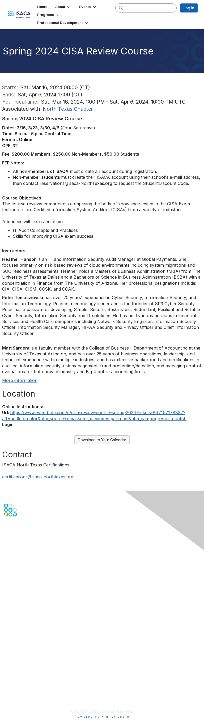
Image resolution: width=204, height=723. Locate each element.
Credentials (14, 630)
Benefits (11, 625)
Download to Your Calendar (102, 439)
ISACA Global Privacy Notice (28, 690)
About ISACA (15, 669)
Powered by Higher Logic (102, 716)
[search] (120, 7)
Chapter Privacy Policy (24, 698)
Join (7, 620)
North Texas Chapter (68, 109)
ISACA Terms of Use (21, 685)
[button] (63, 7)
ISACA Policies (16, 679)
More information (19, 380)
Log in (189, 8)
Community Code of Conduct (29, 674)
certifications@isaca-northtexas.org (37, 476)
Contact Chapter (18, 589)
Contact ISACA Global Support (31, 638)
